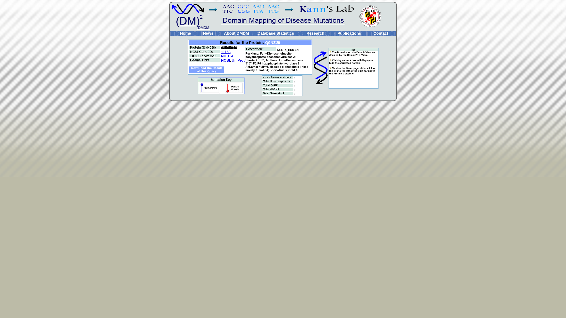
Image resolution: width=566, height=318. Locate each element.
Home (185, 33)
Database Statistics (276, 33)
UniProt (238, 60)
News (208, 33)
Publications (349, 33)
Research (315, 33)
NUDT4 (227, 56)
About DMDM (236, 33)
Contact (380, 33)
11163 (226, 52)
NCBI (225, 60)
